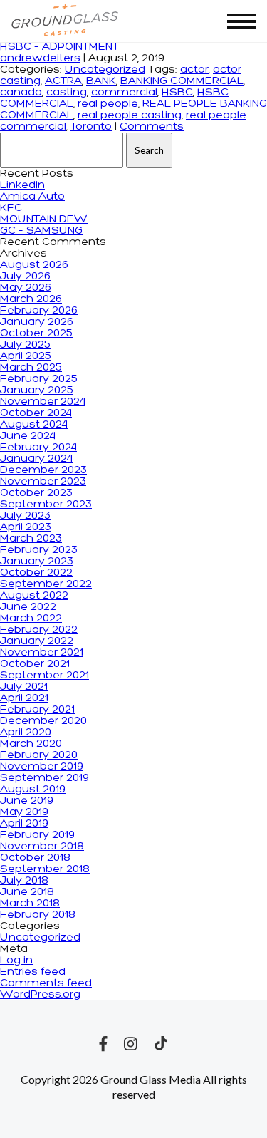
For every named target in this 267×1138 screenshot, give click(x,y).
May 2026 (25, 288)
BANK (101, 81)
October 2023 (36, 493)
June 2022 (28, 607)
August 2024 (34, 424)
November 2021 (41, 652)
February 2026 (39, 310)
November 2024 (42, 402)
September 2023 (46, 504)
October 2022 (36, 573)
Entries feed (33, 972)
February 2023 (39, 550)
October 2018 (35, 858)
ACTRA (63, 81)
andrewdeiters (40, 58)
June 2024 (28, 436)
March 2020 (31, 744)
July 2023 (25, 516)
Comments (152, 127)
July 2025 (25, 345)
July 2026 (25, 276)
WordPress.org (40, 994)
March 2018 (30, 903)
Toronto (91, 127)
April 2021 (24, 698)
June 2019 (26, 801)
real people (108, 104)
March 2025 (31, 367)
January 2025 (36, 390)
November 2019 (41, 766)
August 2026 (34, 265)
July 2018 (24, 880)
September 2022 (46, 584)
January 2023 (36, 561)
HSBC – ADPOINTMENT (59, 47)
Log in (16, 960)
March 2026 (31, 299)
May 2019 (24, 812)
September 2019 (44, 778)
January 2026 (36, 322)
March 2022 (31, 618)
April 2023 (25, 527)
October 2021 (35, 664)
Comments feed (46, 983)
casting (66, 92)
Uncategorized (105, 70)
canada (21, 92)
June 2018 (27, 892)
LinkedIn (22, 185)
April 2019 (24, 823)
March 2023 (31, 538)
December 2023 (43, 470)
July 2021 (24, 687)
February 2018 (37, 915)
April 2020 (25, 732)
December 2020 (43, 721)
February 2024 (38, 447)
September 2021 (44, 675)
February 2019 (37, 835)
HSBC (177, 92)
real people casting (130, 115)
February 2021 (37, 709)
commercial (124, 92)
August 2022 (34, 595)
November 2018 (42, 846)
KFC (11, 208)
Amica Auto (32, 196)
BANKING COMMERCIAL (182, 81)
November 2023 (43, 481)
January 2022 (36, 641)
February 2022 (39, 630)
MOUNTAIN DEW (44, 219)
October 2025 (36, 333)
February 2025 (39, 379)
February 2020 (39, 755)
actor (194, 70)
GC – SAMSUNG (41, 231)
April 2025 (25, 356)
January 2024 (36, 459)
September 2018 (45, 869)
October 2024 (36, 413)
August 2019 (33, 789)
